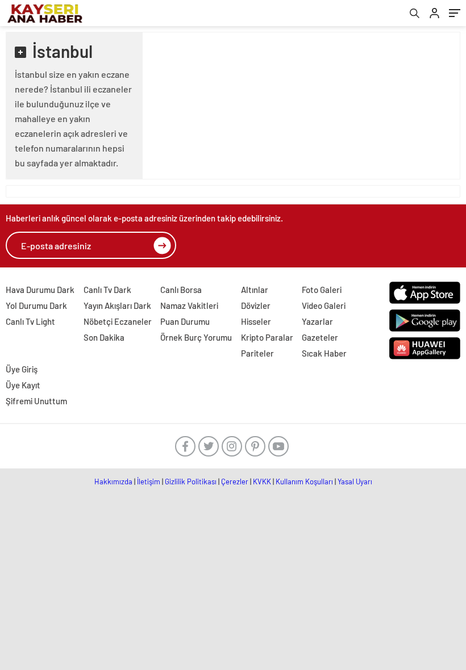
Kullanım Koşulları (304, 481)
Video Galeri (324, 305)
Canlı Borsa (181, 289)
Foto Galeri (322, 289)
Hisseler (256, 321)
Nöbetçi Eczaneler (118, 321)
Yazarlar (317, 321)
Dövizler (256, 305)
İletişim (148, 481)
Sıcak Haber (324, 353)
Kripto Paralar (267, 337)
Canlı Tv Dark (107, 289)
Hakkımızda (113, 481)
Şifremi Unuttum (36, 401)
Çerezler (234, 481)
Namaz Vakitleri (189, 305)
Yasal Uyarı (355, 481)
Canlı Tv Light (30, 321)
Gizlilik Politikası (191, 481)
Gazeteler (320, 337)
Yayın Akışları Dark (117, 305)
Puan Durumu (185, 321)
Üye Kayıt (23, 385)
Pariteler (257, 353)
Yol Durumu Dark (36, 305)
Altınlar (254, 289)
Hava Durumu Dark (40, 289)
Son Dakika (104, 337)
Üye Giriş (22, 369)
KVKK (262, 481)
